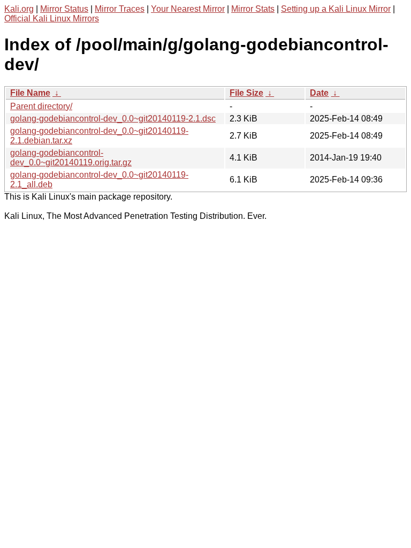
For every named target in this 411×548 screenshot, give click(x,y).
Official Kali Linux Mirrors (51, 18)
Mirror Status (64, 8)
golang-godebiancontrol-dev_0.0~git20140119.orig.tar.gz (71, 157)
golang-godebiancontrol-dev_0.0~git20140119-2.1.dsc (113, 118)
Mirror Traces (119, 8)
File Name (30, 92)
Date (319, 92)
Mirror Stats (253, 8)
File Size (246, 92)
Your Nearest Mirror (188, 8)
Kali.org (19, 8)
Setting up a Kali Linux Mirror (336, 8)
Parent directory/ (41, 106)
